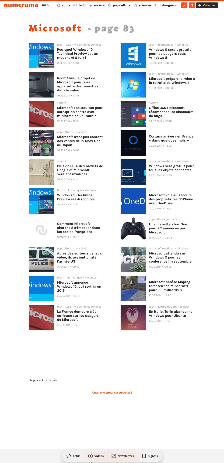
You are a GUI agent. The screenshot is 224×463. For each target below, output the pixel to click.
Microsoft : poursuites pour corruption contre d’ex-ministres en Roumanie (80, 112)
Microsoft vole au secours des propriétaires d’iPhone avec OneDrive (171, 199)
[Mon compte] (184, 5)
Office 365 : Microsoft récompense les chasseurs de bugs (171, 112)
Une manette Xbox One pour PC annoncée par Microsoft (168, 228)
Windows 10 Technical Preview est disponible (76, 197)
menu (46, 5)
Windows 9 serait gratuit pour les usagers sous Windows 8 (170, 54)
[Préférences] (192, 5)
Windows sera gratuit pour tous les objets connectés (171, 168)
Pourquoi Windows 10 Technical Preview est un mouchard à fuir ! (77, 54)
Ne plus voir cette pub (43, 380)
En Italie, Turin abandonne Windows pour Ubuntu (170, 314)
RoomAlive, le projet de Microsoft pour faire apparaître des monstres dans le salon (78, 84)
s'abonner (209, 5)
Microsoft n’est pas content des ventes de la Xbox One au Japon (80, 141)
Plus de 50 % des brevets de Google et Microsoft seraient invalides (80, 170)
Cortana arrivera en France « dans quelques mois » (171, 138)
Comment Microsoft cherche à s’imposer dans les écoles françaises (78, 228)
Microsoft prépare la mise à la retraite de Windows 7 (172, 81)
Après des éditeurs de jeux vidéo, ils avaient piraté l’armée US (79, 257)
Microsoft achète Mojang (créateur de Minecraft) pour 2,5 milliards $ (169, 286)
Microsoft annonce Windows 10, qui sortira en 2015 (79, 286)
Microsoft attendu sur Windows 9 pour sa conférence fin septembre (170, 257)
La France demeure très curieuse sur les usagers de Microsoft (78, 316)
